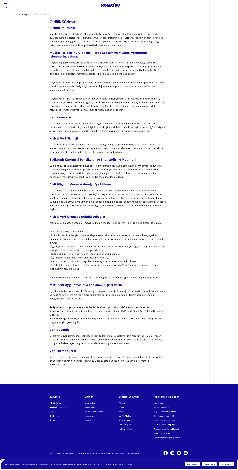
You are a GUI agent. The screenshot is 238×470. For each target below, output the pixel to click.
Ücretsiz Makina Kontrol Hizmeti (166, 429)
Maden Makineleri (92, 407)
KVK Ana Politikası (118, 453)
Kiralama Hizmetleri (58, 407)
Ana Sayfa (24, 14)
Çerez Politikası (55, 453)
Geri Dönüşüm (125, 424)
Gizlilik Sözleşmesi (41, 14)
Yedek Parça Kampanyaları (164, 420)
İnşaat (121, 407)
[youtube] (179, 453)
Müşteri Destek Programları (164, 411)
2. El (51, 411)
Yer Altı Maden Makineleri (95, 411)
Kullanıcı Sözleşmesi (84, 453)
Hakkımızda (54, 416)
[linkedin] (186, 453)
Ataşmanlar (89, 416)
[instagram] (172, 453)
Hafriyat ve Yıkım (125, 429)
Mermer (122, 403)
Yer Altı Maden (125, 416)
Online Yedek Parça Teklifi (163, 416)
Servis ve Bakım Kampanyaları (165, 424)
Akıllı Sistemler (56, 403)
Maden (122, 411)
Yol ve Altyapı (124, 420)
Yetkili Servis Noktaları (162, 433)
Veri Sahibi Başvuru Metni (101, 453)
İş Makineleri (90, 403)
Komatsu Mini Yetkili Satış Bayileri (166, 437)
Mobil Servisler (159, 403)
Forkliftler (88, 420)
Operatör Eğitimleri (161, 407)
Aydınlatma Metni (69, 453)
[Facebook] (166, 453)
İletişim (53, 420)
